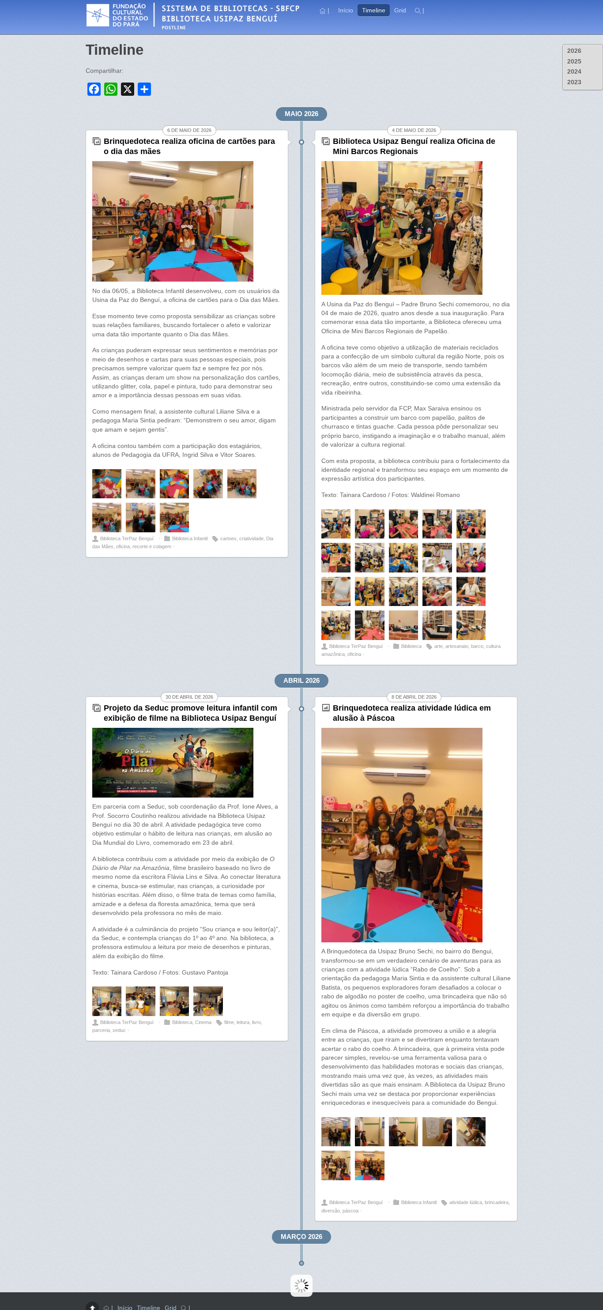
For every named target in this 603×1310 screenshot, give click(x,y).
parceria (101, 1030)
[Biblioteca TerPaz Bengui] (196, 27)
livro (256, 1022)
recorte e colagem (151, 546)
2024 (574, 71)
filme (229, 1022)
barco (477, 646)
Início (345, 10)
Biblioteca (411, 646)
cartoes (228, 538)
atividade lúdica (465, 1202)
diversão (330, 1210)
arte (438, 646)
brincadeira (497, 1202)
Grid (400, 10)
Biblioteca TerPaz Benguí (127, 538)
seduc (119, 1030)
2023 (574, 82)
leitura (243, 1022)
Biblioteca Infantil (189, 538)
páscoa (350, 1210)
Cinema (203, 1022)
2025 (574, 61)
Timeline (373, 10)
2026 (574, 51)
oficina (123, 546)
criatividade (251, 538)
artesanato (456, 646)
